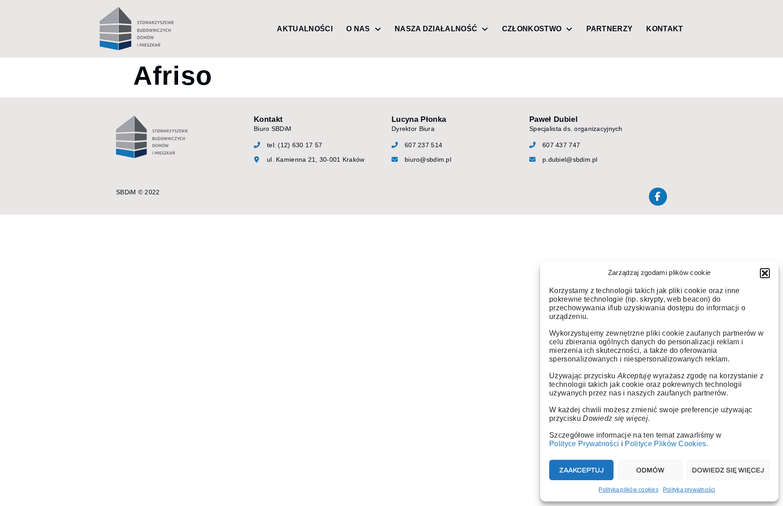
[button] (764, 273)
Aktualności (305, 29)
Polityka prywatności (689, 490)
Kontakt (664, 29)
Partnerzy (609, 29)
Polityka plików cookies (628, 490)
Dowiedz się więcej (728, 470)
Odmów (650, 470)
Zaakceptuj (581, 470)
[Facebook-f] (658, 197)
